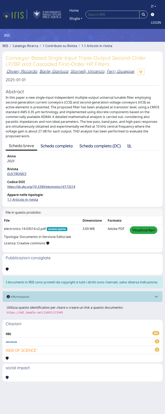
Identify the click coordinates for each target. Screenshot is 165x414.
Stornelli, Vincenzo (87, 71)
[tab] (129, 146)
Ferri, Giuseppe (120, 71)
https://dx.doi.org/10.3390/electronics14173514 (41, 186)
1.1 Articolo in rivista (96, 46)
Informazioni (19, 297)
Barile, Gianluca (53, 71)
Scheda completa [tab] (57, 145)
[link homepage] (14, 14)
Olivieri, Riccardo (21, 71)
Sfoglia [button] (74, 18)
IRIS (5, 46)
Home (74, 10)
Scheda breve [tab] (21, 145)
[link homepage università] (47, 14)
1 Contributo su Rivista (60, 46)
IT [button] (152, 6)
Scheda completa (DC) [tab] (100, 145)
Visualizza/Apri (143, 230)
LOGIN (156, 22)
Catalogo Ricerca (25, 46)
